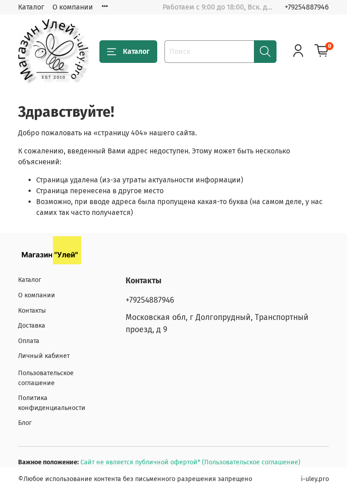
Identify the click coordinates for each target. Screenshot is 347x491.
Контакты (32, 311)
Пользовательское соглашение (46, 378)
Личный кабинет (44, 356)
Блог (25, 423)
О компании (72, 7)
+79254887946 (307, 7)
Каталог (31, 7)
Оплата (28, 341)
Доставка (31, 325)
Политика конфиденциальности (51, 403)
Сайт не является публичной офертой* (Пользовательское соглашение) (190, 462)
